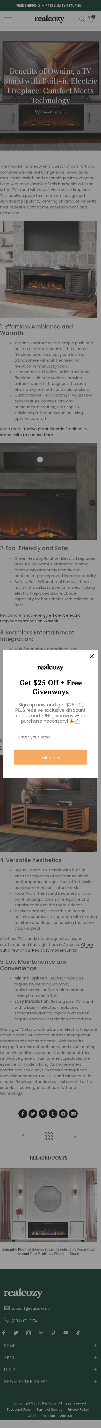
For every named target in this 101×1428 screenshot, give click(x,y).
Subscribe (50, 757)
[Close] (91, 656)
